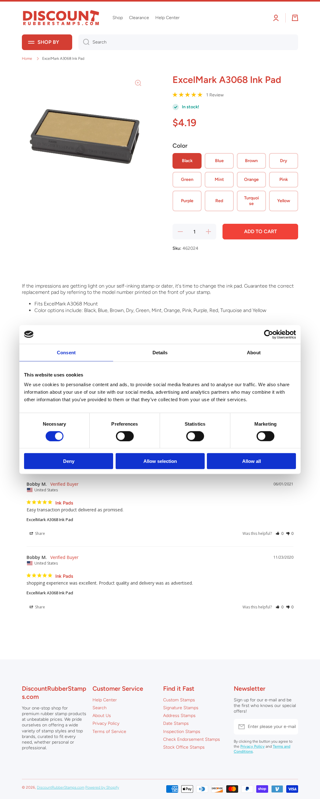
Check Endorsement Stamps (191, 739)
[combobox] (188, 42)
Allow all (251, 461)
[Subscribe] (290, 727)
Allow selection (160, 461)
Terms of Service (109, 731)
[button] (279, 533)
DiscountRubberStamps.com (60, 787)
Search (99, 707)
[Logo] (61, 18)
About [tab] (254, 352)
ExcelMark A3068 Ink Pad (50, 519)
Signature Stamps (180, 707)
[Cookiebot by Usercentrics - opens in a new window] (268, 334)
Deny (68, 461)
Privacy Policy (105, 723)
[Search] (83, 42)
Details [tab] (160, 352)
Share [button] (39, 533)
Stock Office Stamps (184, 747)
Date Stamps (176, 723)
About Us (101, 715)
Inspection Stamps (181, 731)
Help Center (104, 700)
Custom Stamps (179, 700)
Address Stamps (179, 715)
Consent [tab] (66, 352)
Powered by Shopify (102, 787)
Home (27, 58)
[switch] (125, 436)
